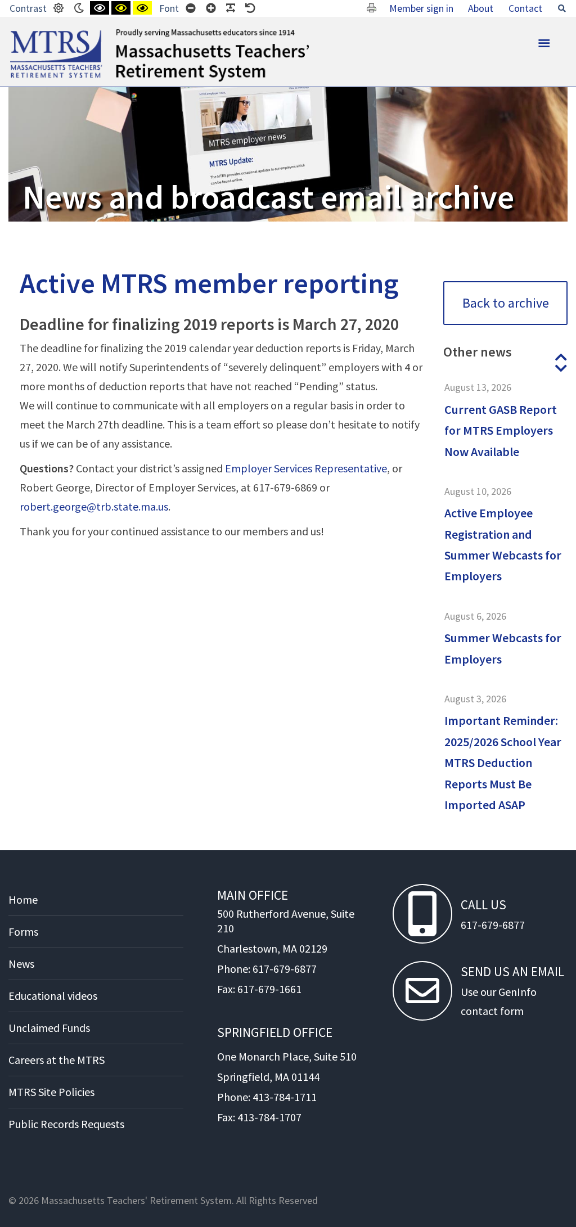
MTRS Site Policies (51, 1092)
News (21, 964)
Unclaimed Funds (49, 1028)
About (480, 8)
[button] (561, 357)
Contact (525, 8)
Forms (23, 931)
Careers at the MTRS (56, 1060)
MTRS (22, 34)
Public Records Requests (66, 1124)
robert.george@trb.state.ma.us (94, 506)
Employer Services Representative (306, 468)
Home (23, 899)
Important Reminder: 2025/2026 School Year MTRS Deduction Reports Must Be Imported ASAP (502, 762)
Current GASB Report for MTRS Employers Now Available (500, 430)
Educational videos (52, 996)
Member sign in (421, 8)
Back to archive (505, 303)
